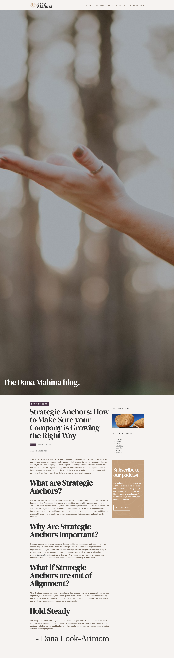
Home (88, 5)
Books (103, 5)
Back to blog (39, 404)
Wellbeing (119, 452)
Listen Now (122, 508)
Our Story (121, 5)
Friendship (119, 448)
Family (118, 450)
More (141, 5)
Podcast (111, 5)
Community (119, 446)
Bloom (95, 5)
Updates (118, 441)
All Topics (119, 439)
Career (32, 444)
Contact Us (132, 5)
